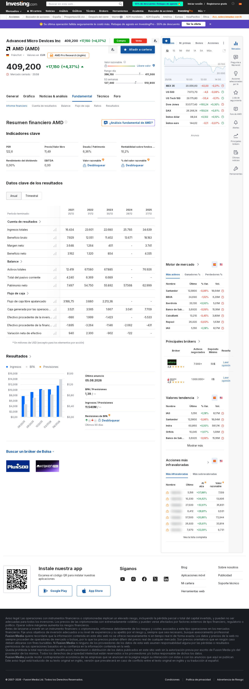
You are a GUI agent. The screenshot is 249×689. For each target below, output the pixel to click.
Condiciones (172, 679)
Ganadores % (192, 274)
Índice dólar (173, 116)
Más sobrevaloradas (205, 474)
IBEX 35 (170, 85)
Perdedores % (213, 274)
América (167, 17)
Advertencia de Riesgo (230, 679)
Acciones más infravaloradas (177, 462)
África (206, 17)
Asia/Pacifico (193, 17)
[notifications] (233, 3)
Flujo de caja (82, 105)
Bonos (199, 43)
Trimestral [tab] (31, 195)
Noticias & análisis (53, 96)
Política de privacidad (198, 679)
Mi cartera (187, 583)
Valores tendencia (180, 398)
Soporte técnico (228, 583)
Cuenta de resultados (44, 105)
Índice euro (172, 123)
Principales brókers (181, 341)
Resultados (112, 105)
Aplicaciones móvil (193, 575)
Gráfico (29, 96)
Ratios (97, 105)
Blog (184, 567)
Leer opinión (226, 364)
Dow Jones (172, 104)
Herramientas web (193, 591)
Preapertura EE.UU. (74, 17)
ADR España (153, 17)
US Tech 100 (173, 98)
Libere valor (144, 65)
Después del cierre (99, 17)
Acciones (14, 17)
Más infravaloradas (177, 474)
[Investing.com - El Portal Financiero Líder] (21, 4)
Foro (117, 96)
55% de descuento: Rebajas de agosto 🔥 (158, 4)
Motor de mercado (180, 264)
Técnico (103, 96)
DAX (168, 110)
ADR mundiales (134, 17)
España (57, 17)
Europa (179, 17)
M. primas (185, 43)
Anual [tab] (13, 195)
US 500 (170, 92)
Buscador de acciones (160, 11)
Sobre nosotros (228, 567)
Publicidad (225, 575)
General (12, 96)
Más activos (173, 274)
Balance (65, 105)
